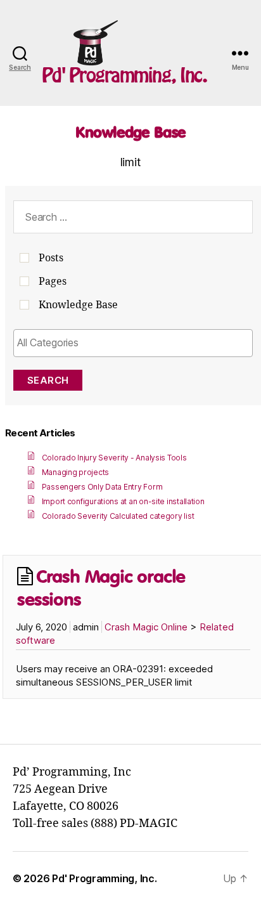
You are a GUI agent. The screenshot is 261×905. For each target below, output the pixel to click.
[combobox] (133, 343)
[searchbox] (133, 342)
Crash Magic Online (146, 627)
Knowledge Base (130, 131)
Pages (53, 281)
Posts (51, 258)
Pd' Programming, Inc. (124, 75)
